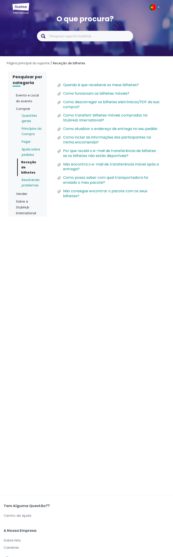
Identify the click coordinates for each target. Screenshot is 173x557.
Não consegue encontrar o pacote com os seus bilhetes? (105, 194)
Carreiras (11, 547)
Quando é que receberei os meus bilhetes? (101, 85)
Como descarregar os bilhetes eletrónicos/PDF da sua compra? (111, 105)
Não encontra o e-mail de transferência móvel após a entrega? (111, 167)
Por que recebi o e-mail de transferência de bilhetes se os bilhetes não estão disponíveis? (109, 153)
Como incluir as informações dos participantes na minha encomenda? (107, 140)
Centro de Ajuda (17, 515)
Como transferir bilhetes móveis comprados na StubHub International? (105, 118)
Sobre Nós (12, 540)
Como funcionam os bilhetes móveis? (96, 93)
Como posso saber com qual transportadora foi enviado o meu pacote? (105, 180)
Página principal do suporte (28, 63)
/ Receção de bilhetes (67, 63)
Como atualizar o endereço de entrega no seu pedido (110, 128)
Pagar (26, 141)
